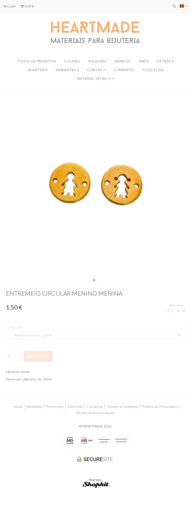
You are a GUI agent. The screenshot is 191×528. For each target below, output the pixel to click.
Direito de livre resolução (95, 413)
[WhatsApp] (172, 311)
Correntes (123, 70)
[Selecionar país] (183, 6)
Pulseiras (97, 61)
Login (11, 6)
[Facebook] (168, 311)
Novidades (34, 406)
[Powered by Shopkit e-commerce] (96, 484)
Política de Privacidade (159, 406)
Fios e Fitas (153, 70)
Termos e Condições (123, 406)
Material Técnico (94, 78)
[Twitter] (178, 311)
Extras (164, 61)
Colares (72, 61)
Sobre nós (75, 406)
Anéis (144, 61)
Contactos (95, 406)
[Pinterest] (183, 311)
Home (18, 406)
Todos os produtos (36, 61)
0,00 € (29, 6)
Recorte (16, 327)
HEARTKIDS (38, 70)
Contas (95, 70)
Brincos (123, 61)
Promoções (55, 406)
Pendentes (66, 70)
